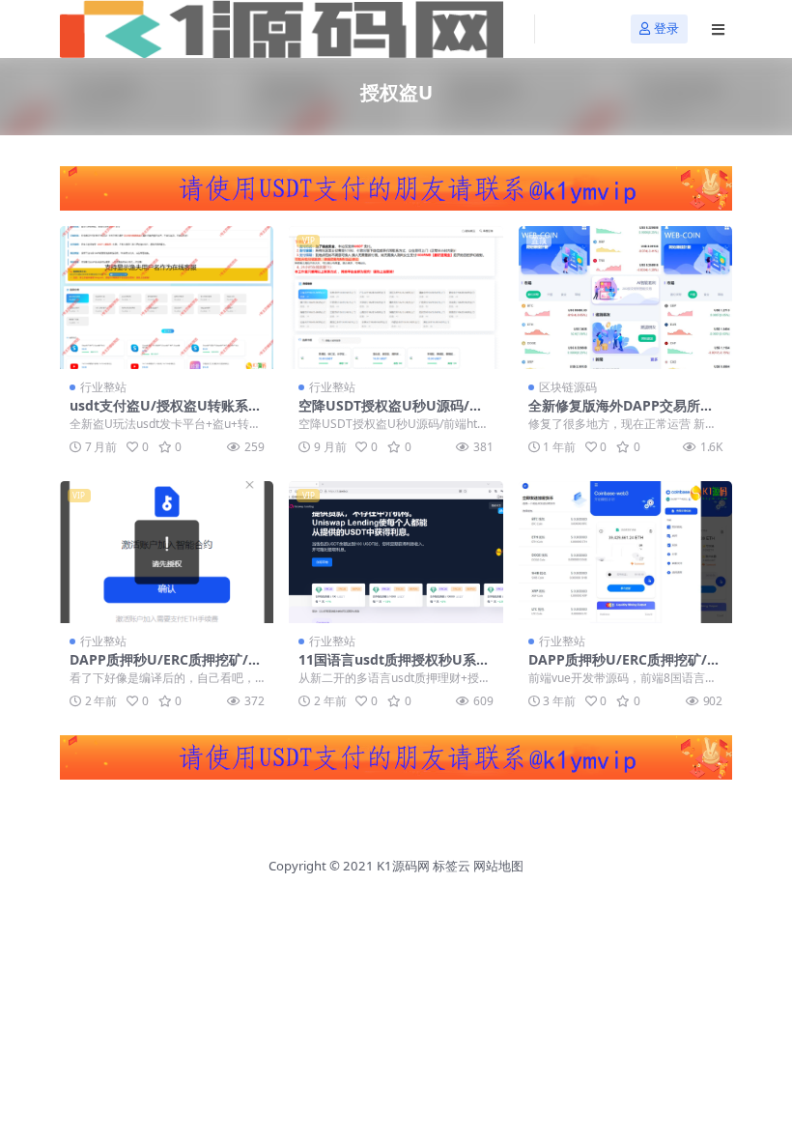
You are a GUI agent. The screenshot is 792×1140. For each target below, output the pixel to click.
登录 (666, 28)
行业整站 (103, 387)
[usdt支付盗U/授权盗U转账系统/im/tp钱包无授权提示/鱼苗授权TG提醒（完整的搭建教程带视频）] (166, 297)
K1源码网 (403, 865)
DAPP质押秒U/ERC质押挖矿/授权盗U (166, 667)
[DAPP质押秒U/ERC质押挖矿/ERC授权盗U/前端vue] (625, 552)
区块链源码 (568, 387)
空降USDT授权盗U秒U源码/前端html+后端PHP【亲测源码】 (393, 413)
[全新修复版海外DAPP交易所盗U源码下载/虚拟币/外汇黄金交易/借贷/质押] (625, 297)
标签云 (451, 865)
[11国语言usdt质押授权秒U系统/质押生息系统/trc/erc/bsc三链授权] (395, 552)
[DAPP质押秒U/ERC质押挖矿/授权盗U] (166, 552)
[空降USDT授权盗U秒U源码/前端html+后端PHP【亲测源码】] (395, 297)
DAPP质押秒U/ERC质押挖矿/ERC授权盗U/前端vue (621, 667)
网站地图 (498, 865)
